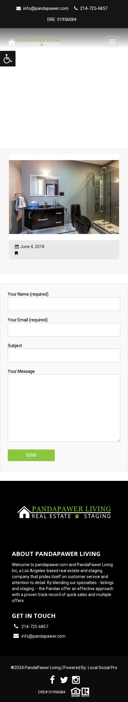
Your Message (21, 371)
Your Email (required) (28, 319)
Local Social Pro (102, 667)
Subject (15, 345)
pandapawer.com (51, 564)
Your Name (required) (28, 294)
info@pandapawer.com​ (45, 8)
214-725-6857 (34, 626)
